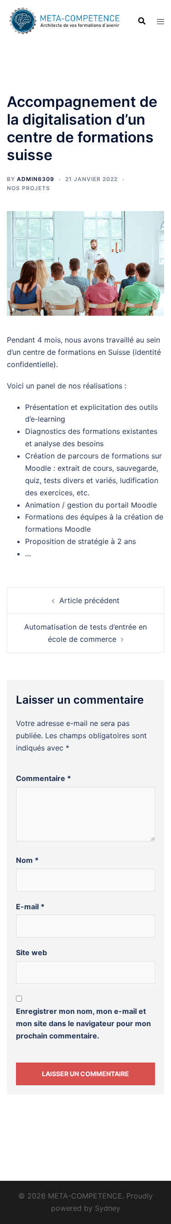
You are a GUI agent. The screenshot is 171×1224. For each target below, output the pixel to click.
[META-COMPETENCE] (65, 20)
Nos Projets (28, 188)
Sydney (107, 1208)
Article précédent (89, 600)
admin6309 (35, 179)
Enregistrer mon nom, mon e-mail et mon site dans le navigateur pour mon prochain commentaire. (83, 1023)
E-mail (30, 906)
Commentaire (43, 778)
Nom (27, 860)
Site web (31, 952)
